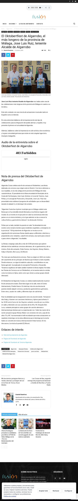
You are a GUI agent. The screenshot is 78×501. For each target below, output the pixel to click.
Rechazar (56, 491)
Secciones (12, 24)
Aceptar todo (43, 491)
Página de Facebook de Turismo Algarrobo (18, 342)
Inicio (4, 24)
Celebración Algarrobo (36, 349)
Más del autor (23, 414)
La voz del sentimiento (26, 24)
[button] (74, 23)
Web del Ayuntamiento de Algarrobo (15, 335)
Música (28, 31)
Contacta (39, 24)
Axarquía (10, 31)
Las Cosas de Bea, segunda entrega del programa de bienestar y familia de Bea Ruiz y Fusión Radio (39, 382)
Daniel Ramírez (8, 50)
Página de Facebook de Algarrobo (15, 338)
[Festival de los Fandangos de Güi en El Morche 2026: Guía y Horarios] (43, 424)
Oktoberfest (44, 351)
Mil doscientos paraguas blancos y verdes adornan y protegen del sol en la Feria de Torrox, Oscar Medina (13, 382)
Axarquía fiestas (23, 349)
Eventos (23, 31)
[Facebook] (17, 405)
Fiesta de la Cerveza (23, 351)
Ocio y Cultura (34, 31)
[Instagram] (21, 405)
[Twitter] (24, 405)
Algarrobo (9, 29)
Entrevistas (16, 31)
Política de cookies (10, 496)
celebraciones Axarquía (9, 351)
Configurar (68, 491)
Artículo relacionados (9, 414)
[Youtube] (28, 405)
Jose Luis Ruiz (35, 351)
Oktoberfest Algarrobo (8, 354)
